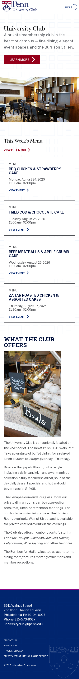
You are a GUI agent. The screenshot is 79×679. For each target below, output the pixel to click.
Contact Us (10, 640)
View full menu (15, 150)
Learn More (20, 60)
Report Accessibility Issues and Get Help (26, 656)
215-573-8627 (25, 619)
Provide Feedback (13, 651)
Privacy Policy (12, 645)
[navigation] (74, 7)
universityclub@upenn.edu (23, 624)
